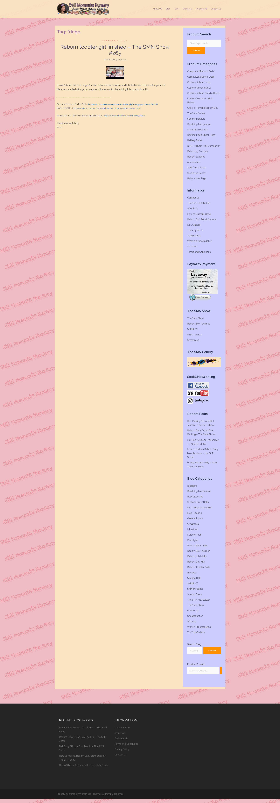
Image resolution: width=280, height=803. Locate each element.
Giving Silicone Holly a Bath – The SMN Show (83, 765)
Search (196, 50)
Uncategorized (195, 616)
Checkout (186, 9)
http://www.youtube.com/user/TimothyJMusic (124, 116)
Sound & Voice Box (197, 129)
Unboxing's (193, 610)
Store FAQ (192, 246)
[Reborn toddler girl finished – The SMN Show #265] (115, 72)
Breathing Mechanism (199, 124)
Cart (176, 9)
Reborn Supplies (196, 156)
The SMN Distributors (198, 203)
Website (191, 621)
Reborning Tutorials (197, 151)
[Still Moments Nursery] (83, 8)
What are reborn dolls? (199, 241)
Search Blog (194, 644)
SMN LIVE (192, 329)
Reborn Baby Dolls (197, 545)
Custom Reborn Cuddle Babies (203, 93)
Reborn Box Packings (198, 323)
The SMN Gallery (196, 113)
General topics (115, 41)
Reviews (191, 572)
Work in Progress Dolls (199, 627)
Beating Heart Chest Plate (201, 135)
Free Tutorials (194, 334)
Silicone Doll (194, 578)
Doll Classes (194, 224)
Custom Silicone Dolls (199, 87)
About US (157, 9)
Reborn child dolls (197, 556)
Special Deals (194, 594)
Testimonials (194, 235)
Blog (168, 9)
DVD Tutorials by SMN (199, 507)
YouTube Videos (196, 632)
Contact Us (216, 9)
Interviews (192, 529)
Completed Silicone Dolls (201, 76)
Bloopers (192, 485)
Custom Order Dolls (198, 502)
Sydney (106, 793)
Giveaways (193, 340)
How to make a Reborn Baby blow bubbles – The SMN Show (202, 453)
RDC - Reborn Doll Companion (203, 146)
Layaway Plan (122, 727)
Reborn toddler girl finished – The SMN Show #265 (115, 50)
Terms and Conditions (199, 252)
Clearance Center (196, 173)
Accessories (193, 162)
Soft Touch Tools (196, 167)
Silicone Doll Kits (196, 118)
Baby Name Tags (196, 178)
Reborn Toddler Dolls (198, 567)
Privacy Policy (122, 749)
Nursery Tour (194, 534)
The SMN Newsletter (198, 599)
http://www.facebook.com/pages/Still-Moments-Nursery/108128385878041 (106, 108)
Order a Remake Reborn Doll (202, 107)
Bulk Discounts (195, 496)
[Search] (221, 670)
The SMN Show (195, 318)
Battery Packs (194, 140)
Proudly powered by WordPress (74, 793)
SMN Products (195, 588)
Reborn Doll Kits (196, 561)
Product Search (196, 664)
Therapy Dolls (194, 230)
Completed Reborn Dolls (200, 71)
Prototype (192, 540)
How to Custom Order (199, 214)
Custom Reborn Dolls (198, 82)
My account (201, 9)
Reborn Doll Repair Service (201, 219)
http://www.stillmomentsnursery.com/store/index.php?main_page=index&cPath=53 (123, 104)
